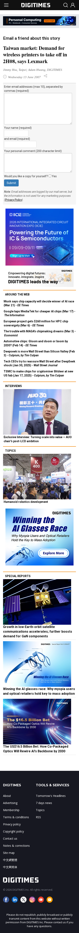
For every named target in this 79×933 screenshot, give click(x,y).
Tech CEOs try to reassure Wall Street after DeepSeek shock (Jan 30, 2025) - (39, 363)
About (7, 796)
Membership (11, 810)
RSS (38, 817)
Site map (9, 853)
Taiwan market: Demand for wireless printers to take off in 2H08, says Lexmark (35, 54)
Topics (10, 450)
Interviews (13, 386)
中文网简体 (10, 867)
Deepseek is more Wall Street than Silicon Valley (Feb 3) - (39, 353)
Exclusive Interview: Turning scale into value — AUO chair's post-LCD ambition (38, 439)
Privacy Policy (13, 199)
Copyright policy (13, 831)
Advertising (10, 803)
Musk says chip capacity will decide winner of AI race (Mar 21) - (39, 303)
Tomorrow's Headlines (51, 796)
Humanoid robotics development (26, 501)
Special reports (18, 576)
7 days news (44, 803)
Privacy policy (12, 824)
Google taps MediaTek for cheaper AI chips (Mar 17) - (39, 313)
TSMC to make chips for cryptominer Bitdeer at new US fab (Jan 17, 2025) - (38, 373)
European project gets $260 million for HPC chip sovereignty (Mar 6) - (36, 323)
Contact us (10, 838)
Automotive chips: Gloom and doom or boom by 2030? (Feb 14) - (36, 343)
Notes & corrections (16, 846)
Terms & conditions (16, 817)
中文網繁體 (10, 860)
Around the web (17, 294)
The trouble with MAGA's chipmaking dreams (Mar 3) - (40, 333)
